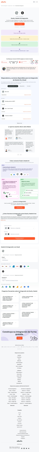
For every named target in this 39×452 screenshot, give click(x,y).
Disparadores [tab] (22, 86)
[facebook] (22, 448)
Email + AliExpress (12, 399)
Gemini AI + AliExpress (25, 399)
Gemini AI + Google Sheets (26, 392)
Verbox (19, 358)
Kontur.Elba (19, 374)
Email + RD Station (12, 397)
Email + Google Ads (12, 401)
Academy (19, 418)
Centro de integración (4, 5)
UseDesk (19, 355)
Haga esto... (6, 231)
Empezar (19, 338)
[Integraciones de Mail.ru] (25, 266)
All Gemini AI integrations (26, 388)
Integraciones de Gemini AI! (27, 111)
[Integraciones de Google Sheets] (10, 287)
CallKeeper (19, 370)
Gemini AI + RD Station (25, 397)
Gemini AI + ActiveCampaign (25, 396)
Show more (12, 405)
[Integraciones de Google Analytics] (17, 287)
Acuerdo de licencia (23, 430)
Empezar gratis (19, 207)
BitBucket (19, 360)
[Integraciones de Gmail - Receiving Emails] (6, 266)
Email (14, 5)
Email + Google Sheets (12, 392)
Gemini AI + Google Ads (25, 401)
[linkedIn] (24, 448)
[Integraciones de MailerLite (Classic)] (28, 266)
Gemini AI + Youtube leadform (26, 403)
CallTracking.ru (19, 372)
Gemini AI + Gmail (25, 394)
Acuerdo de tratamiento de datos (23, 433)
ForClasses (19, 368)
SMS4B (19, 381)
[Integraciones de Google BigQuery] (6, 287)
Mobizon (19, 379)
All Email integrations (12, 388)
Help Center (19, 416)
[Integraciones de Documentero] (14, 266)
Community (20, 423)
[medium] (29, 448)
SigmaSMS (19, 364)
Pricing (19, 412)
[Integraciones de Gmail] (3, 266)
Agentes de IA (19, 427)
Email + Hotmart (12, 390)
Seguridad (22, 436)
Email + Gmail (12, 394)
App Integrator (19, 419)
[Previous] (18, 155)
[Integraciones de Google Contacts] (28, 287)
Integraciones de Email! (27, 94)
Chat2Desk (19, 357)
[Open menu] (37, 2)
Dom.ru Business (19, 366)
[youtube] (26, 448)
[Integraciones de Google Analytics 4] (21, 287)
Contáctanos (23, 438)
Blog (19, 414)
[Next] (21, 155)
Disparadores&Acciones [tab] (13, 86)
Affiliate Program (19, 425)
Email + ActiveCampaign (12, 396)
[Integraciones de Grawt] (21, 266)
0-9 (2, 346)
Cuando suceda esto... (8, 225)
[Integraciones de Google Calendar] (25, 287)
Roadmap (19, 421)
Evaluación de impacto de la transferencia (22, 435)
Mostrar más (19, 123)
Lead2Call (19, 377)
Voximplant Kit (19, 383)
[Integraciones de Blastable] (10, 266)
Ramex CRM (19, 375)
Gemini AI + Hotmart (26, 390)
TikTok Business (19, 362)
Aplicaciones (10, 5)
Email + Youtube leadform (12, 403)
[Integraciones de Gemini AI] (14, 287)
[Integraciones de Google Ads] (3, 287)
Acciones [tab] (28, 86)
